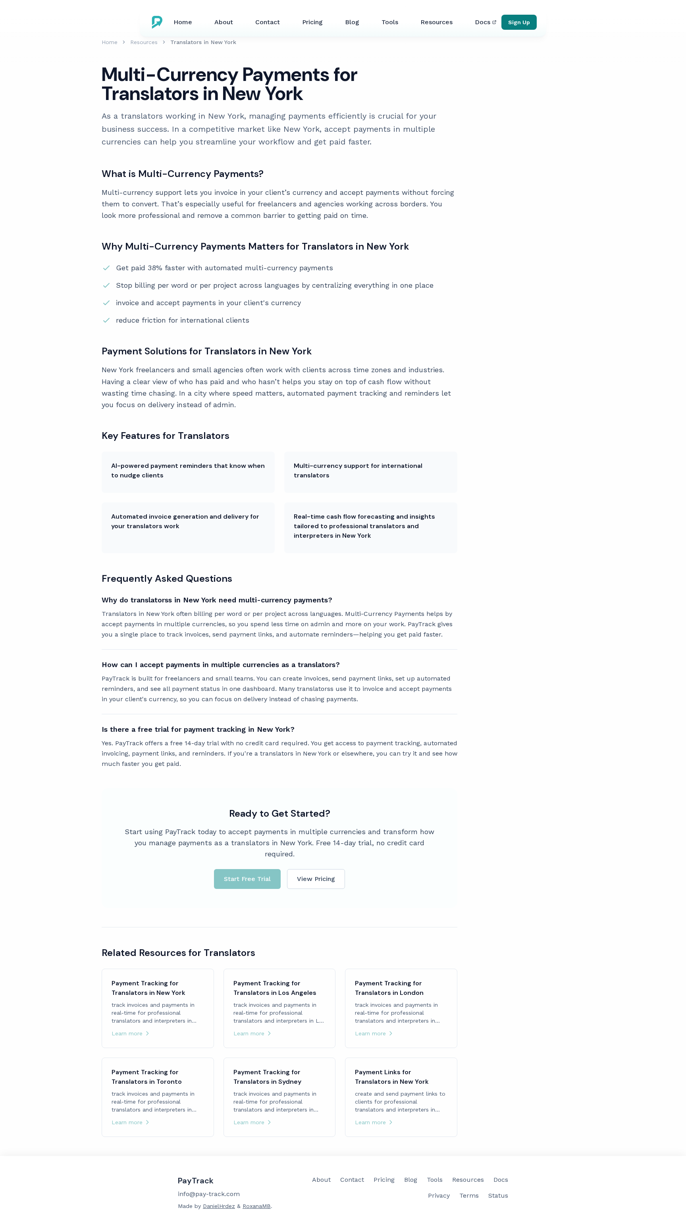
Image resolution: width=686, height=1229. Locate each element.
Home (182, 22)
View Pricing (316, 879)
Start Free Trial (247, 879)
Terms (469, 1195)
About (223, 22)
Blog (352, 22)
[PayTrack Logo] (158, 22)
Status (498, 1195)
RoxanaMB (257, 1206)
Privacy (439, 1195)
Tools (390, 22)
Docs (482, 22)
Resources (436, 22)
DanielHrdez (219, 1206)
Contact (267, 22)
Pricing (312, 22)
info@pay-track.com (209, 1194)
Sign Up (519, 22)
